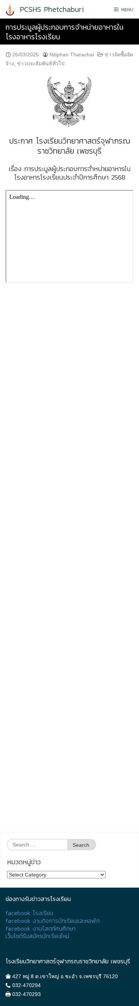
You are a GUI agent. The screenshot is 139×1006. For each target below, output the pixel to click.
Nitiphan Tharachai (71, 55)
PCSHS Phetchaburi (52, 9)
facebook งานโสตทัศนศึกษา (41, 928)
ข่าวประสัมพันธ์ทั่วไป (40, 63)
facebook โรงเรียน (29, 913)
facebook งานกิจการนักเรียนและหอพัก (53, 921)
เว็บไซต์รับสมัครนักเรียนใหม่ (37, 936)
